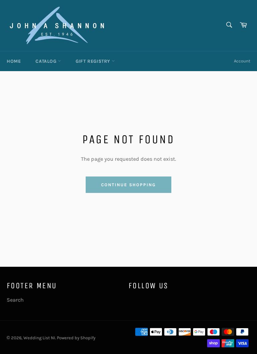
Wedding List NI (39, 337)
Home (14, 61)
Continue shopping (128, 184)
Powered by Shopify (76, 337)
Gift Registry (93, 61)
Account (242, 60)
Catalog (46, 61)
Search (15, 300)
